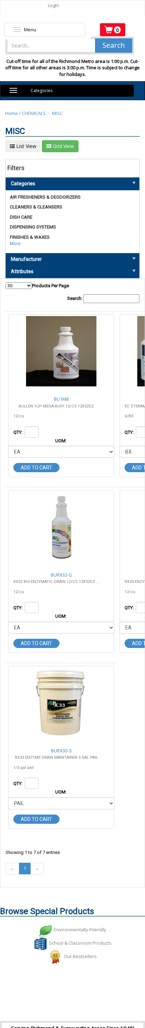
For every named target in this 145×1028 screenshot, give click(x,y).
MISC (57, 113)
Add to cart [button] (36, 467)
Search (113, 45)
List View (25, 146)
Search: (75, 298)
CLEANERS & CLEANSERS (36, 207)
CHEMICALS (34, 113)
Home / (13, 113)
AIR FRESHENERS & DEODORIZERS (45, 197)
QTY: (18, 432)
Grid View (62, 146)
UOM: (61, 440)
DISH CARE (21, 217)
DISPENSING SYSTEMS (33, 227)
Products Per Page (50, 285)
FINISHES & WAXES (30, 237)
